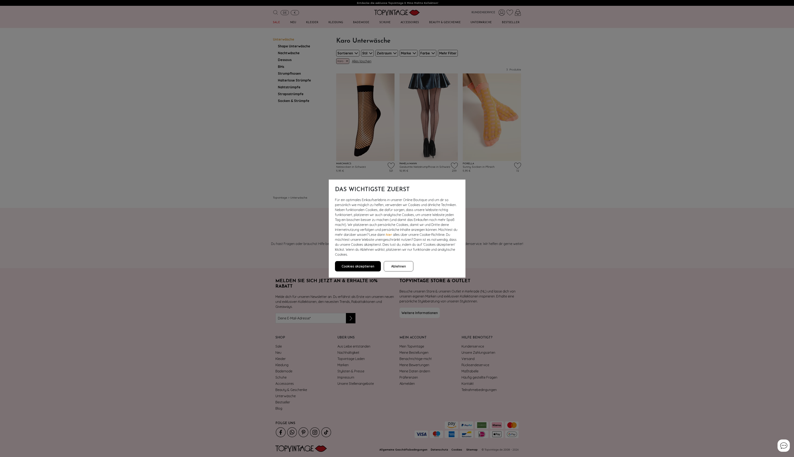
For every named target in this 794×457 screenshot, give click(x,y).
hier (389, 235)
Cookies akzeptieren (358, 266)
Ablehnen (398, 266)
